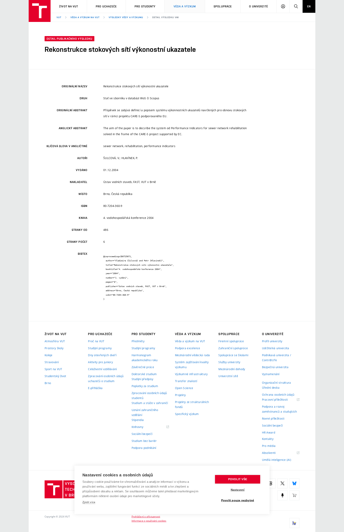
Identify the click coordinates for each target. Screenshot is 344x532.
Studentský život (55, 376)
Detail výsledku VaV (165, 17)
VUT (59, 17)
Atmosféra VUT (55, 341)
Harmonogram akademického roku (145, 357)
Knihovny (142, 427)
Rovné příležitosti (273, 418)
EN (309, 6)
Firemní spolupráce (231, 341)
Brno (48, 383)
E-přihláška (95, 388)
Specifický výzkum (187, 414)
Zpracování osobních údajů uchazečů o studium (105, 378)
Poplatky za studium (145, 386)
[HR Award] (294, 523)
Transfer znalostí (186, 381)
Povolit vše (237, 479)
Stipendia (138, 420)
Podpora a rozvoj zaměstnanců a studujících (279, 409)
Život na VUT (68, 6)
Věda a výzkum (185, 6)
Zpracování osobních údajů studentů (149, 395)
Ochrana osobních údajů (278, 394)
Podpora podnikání (144, 448)
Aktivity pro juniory (100, 362)
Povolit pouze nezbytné (237, 500)
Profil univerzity (272, 341)
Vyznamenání (271, 374)
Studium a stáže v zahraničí (150, 403)
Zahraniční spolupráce (233, 348)
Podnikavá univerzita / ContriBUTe (276, 357)
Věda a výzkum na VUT (85, 17)
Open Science (184, 388)
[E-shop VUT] (294, 495)
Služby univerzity (229, 362)
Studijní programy (100, 348)
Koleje (49, 355)
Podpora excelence (187, 348)
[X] (282, 483)
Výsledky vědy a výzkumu (126, 17)
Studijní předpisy (142, 379)
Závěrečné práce (143, 367)
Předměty (138, 341)
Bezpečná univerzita (275, 367)
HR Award (268, 432)
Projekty (180, 395)
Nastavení (238, 489)
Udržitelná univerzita (275, 348)
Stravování (52, 362)
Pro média (269, 446)
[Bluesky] (294, 483)
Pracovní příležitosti (280, 399)
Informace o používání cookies (149, 520)
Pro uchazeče (106, 6)
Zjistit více (88, 502)
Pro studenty (145, 6)
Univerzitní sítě (228, 376)
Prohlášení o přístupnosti (146, 516)
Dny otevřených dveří (102, 355)
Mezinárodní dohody (231, 369)
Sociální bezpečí (142, 434)
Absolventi (274, 453)
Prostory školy (54, 348)
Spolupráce (223, 6)
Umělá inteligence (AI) (276, 460)
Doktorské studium (144, 374)
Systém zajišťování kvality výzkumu (192, 364)
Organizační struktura (276, 382)
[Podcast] (282, 495)
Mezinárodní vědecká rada (192, 355)
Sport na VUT (53, 369)
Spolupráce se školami (233, 355)
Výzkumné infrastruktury (191, 374)
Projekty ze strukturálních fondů (192, 404)
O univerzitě (258, 6)
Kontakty (268, 439)
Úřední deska (271, 387)
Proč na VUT (96, 341)
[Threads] (271, 483)
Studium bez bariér (144, 441)
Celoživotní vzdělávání (102, 369)
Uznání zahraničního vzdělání (145, 412)
